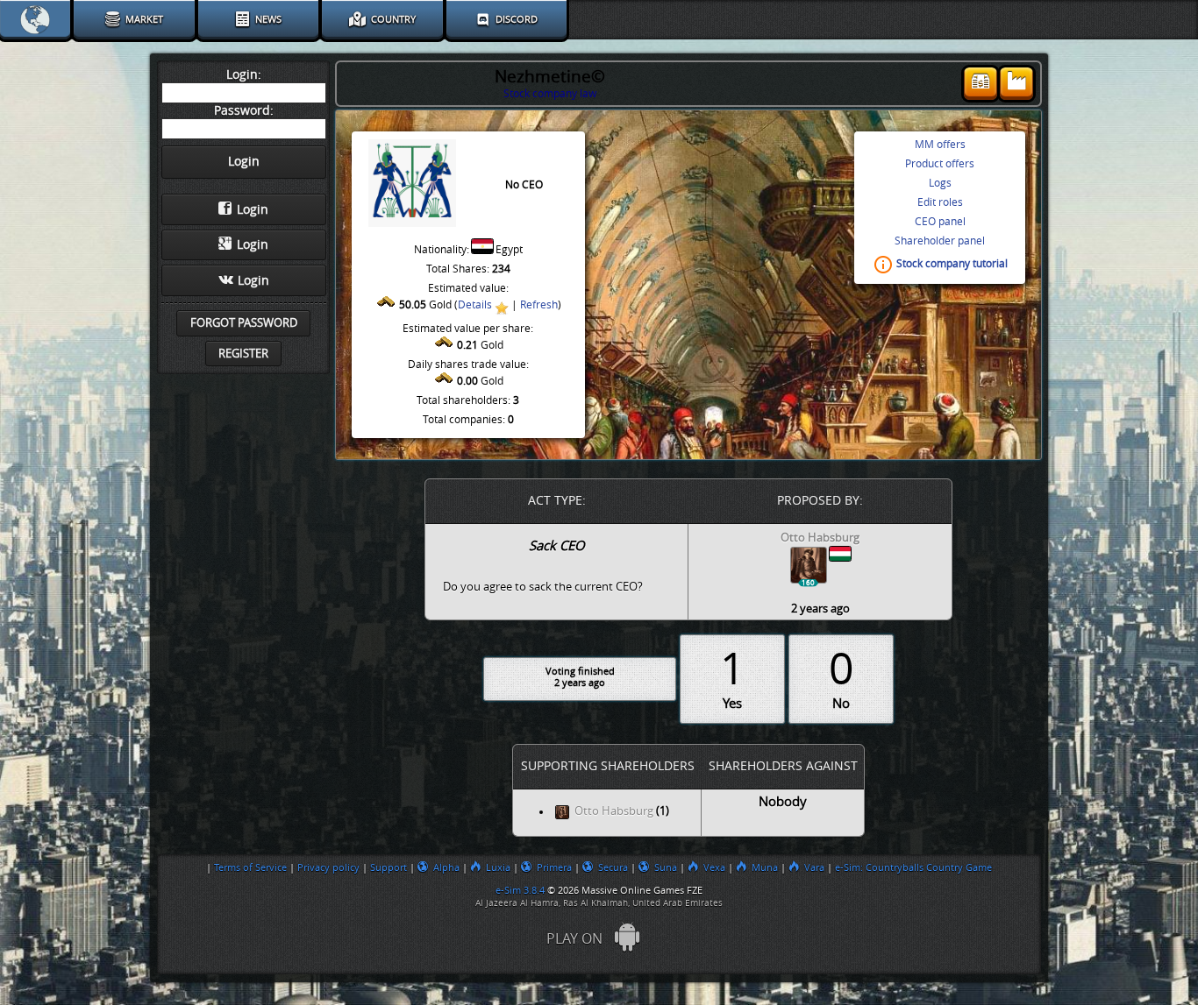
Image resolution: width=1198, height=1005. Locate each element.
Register (243, 353)
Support (388, 867)
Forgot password (243, 322)
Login (252, 209)
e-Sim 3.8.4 (520, 890)
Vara (814, 867)
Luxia (498, 867)
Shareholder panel (940, 241)
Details (475, 305)
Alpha (446, 867)
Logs (940, 183)
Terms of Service (250, 867)
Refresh (539, 305)
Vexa (714, 867)
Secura (613, 867)
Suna (665, 867)
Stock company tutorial (952, 264)
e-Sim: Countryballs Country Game (913, 867)
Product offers (939, 164)
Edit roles (940, 202)
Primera (554, 867)
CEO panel (940, 222)
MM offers (940, 144)
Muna (765, 867)
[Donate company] (1016, 83)
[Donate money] (980, 83)
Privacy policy (328, 867)
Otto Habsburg (613, 811)
